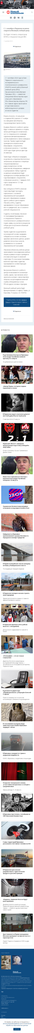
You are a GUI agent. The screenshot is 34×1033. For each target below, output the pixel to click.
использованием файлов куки (12, 1024)
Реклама (3, 1015)
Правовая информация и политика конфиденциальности (14, 988)
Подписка (3, 1018)
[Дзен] (10, 17)
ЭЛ (5, 984)
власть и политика (9, 318)
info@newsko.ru (4, 1008)
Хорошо (17, 1029)
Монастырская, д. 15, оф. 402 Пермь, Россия (7, 1002)
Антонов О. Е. (13, 1000)
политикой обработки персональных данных (18, 1024)
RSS (2, 1017)
